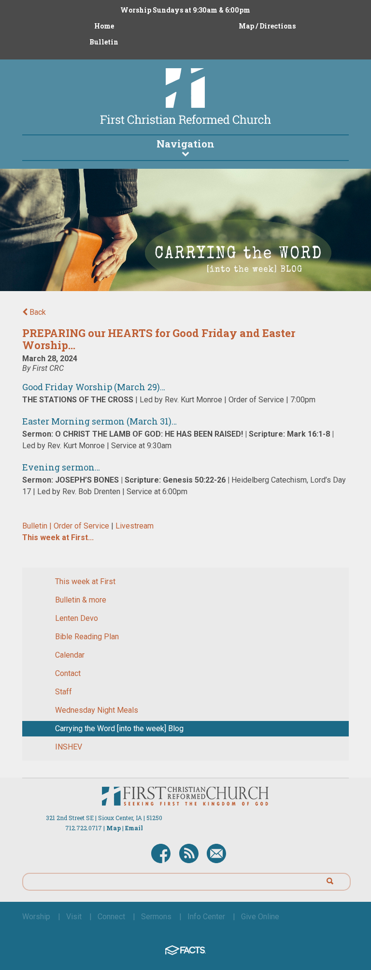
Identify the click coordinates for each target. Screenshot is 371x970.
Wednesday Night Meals (96, 710)
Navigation (185, 143)
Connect (111, 916)
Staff (63, 691)
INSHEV (68, 746)
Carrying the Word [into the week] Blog (119, 728)
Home (104, 25)
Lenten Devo (76, 618)
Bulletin (103, 41)
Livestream (134, 525)
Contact (68, 673)
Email (134, 828)
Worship (36, 916)
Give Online (260, 916)
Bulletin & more (80, 599)
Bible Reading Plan (87, 636)
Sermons (156, 916)
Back (37, 312)
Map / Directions (267, 25)
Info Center (206, 916)
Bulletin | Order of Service (66, 525)
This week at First (85, 581)
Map (113, 828)
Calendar (70, 655)
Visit (74, 916)
